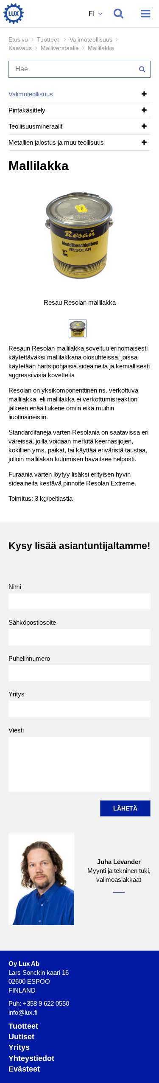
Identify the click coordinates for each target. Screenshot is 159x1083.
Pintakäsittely (26, 110)
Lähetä (125, 808)
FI (92, 13)
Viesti (16, 730)
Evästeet (24, 1069)
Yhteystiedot (31, 1058)
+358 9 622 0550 (46, 1003)
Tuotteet (23, 1026)
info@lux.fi (22, 1012)
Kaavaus (20, 48)
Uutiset (21, 1036)
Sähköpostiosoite (32, 622)
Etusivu (18, 39)
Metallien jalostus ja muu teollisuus (56, 142)
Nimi (14, 586)
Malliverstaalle (60, 48)
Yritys (16, 694)
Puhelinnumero (29, 658)
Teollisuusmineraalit (35, 126)
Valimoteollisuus (91, 39)
